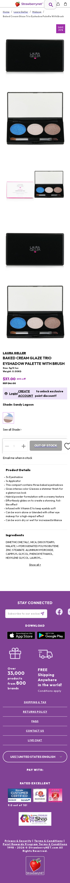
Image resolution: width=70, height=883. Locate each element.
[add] (24, 446)
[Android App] (51, 638)
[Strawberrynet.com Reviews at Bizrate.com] (19, 801)
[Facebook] (59, 612)
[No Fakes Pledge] (55, 799)
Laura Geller (14, 353)
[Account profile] (58, 4)
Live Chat (35, 740)
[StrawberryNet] (28, 4)
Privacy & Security (18, 841)
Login (13, 393)
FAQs (35, 721)
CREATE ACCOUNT (25, 393)
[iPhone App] (21, 638)
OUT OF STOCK (46, 445)
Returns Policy (35, 711)
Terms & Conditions (48, 841)
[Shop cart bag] (65, 4)
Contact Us (35, 730)
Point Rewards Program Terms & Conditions (35, 844)
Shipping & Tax (35, 702)
